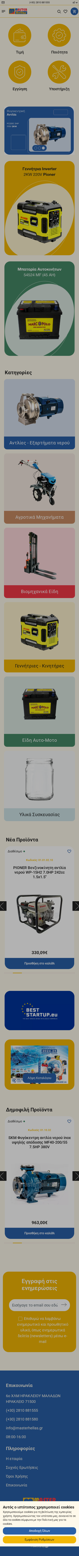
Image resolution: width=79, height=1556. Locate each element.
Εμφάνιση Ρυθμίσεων (39, 1539)
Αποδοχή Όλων (39, 1531)
